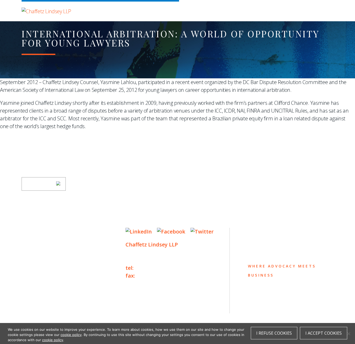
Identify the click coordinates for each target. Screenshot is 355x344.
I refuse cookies (274, 333)
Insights (36, 262)
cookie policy (71, 335)
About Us (36, 232)
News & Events (45, 273)
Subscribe (40, 184)
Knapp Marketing (72, 316)
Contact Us (40, 283)
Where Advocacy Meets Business (131, 9)
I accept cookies (323, 333)
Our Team (37, 242)
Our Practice (43, 252)
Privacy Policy (37, 306)
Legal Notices (75, 306)
